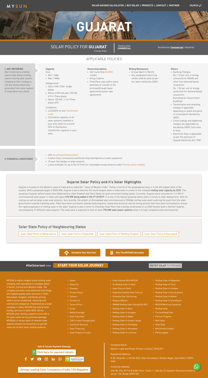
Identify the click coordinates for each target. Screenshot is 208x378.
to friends (165, 266)
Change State (100, 51)
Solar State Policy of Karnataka (160, 234)
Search (194, 5)
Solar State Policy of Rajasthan (77, 234)
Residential (163, 47)
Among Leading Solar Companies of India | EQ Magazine (54, 369)
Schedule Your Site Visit (83, 253)
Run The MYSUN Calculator (130, 253)
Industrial (189, 47)
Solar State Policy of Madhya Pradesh (119, 234)
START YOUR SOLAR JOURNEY (81, 265)
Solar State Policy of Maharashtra (38, 234)
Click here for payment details (55, 352)
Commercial (177, 47)
